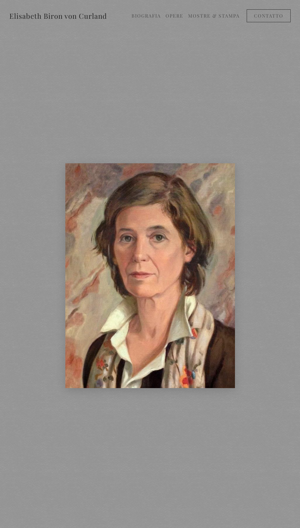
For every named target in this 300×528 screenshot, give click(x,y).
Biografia (146, 16)
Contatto (268, 16)
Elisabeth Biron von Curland (58, 15)
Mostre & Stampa (214, 16)
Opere (174, 16)
